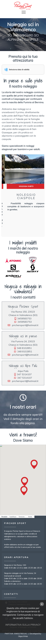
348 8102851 (24, 348)
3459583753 (24, 318)
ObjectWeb (23, 636)
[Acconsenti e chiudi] (42, 604)
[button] (23, 70)
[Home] (23, 6)
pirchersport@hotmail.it (24, 325)
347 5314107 (24, 374)
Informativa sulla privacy (23, 624)
